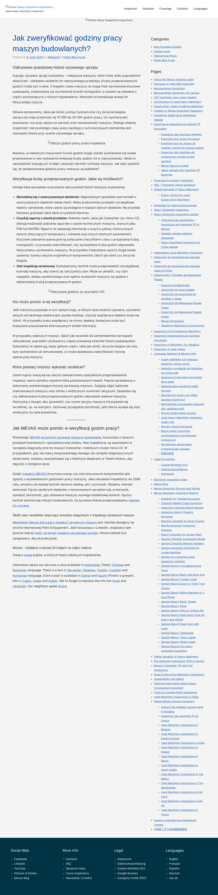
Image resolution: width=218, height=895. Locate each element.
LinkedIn (19, 863)
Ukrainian (19, 586)
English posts (162, 51)
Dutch (62, 586)
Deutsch (174, 873)
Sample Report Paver (174, 606)
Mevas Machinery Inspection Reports (176, 493)
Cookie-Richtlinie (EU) (174, 464)
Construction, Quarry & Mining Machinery (179, 106)
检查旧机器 (167, 453)
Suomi (102, 575)
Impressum (167, 473)
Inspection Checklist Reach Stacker (182, 507)
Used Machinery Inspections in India (182, 742)
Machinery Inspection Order (170, 479)
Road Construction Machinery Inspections (179, 674)
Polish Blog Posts (74, 57)
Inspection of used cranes (169, 349)
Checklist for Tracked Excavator (180, 498)
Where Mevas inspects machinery (174, 701)
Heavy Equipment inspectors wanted (176, 214)
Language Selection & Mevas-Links (175, 353)
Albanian (89, 570)
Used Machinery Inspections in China (176, 696)
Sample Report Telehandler (177, 633)
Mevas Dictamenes (172, 321)
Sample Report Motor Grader (178, 601)
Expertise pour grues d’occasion (180, 138)
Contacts (182, 8)
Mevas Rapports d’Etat (175, 165)
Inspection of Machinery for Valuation (176, 344)
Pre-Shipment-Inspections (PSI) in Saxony (179, 661)
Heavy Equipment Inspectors (171, 209)
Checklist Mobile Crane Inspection (181, 503)
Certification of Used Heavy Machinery (177, 101)
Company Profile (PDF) (132, 878)
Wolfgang (54, 57)
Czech (26, 581)
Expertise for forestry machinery (173, 180)
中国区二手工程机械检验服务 (170, 829)
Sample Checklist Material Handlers (182, 543)
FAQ (68, 863)
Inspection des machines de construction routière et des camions (178, 157)
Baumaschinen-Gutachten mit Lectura (176, 92)
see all (173, 878)
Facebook (20, 859)
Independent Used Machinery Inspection (178, 252)
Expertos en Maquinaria (175, 285)
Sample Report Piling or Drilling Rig (182, 610)
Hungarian (20, 575)
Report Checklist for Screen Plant (181, 534)
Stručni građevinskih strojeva (178, 413)
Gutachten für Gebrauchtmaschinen (175, 205)
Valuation (148, 8)
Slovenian (74, 570)
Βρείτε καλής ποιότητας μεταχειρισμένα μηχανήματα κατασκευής (178, 435)
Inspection (130, 8)
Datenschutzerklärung (174, 469)
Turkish (102, 570)
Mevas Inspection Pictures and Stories (177, 488)
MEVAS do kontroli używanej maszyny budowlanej (65, 437)
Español (174, 868)
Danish (86, 575)
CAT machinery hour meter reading (175, 97)
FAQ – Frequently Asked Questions (174, 184)
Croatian (115, 570)
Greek (37, 581)
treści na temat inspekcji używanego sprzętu (66, 533)
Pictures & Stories (25, 873)
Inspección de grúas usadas (178, 289)
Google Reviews (127, 873)
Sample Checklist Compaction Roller (183, 539)
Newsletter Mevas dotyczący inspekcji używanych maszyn (55, 522)
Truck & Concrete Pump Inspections (175, 692)
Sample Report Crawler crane (179, 579)
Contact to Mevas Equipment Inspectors (178, 110)
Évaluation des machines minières (181, 134)
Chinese (118, 565)
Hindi (116, 581)
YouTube (19, 868)
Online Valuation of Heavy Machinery (176, 656)
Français (174, 863)
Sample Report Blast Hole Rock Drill (183, 574)
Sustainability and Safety (169, 679)
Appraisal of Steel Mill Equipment (174, 83)
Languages (200, 8)
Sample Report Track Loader (178, 637)
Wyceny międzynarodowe (176, 426)
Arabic (53, 581)
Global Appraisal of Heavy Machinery (176, 189)
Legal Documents (164, 459)
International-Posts (165, 55)
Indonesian (92, 565)
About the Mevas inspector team (174, 79)
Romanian (20, 570)
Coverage (165, 8)
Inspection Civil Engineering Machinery (177, 331)
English (173, 859)
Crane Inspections (77, 873)
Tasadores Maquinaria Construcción (182, 325)
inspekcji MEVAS (34, 474)
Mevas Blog (161, 484)
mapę (28, 555)
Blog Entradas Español (167, 46)
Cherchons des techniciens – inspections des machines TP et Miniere (180, 224)
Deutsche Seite (75, 868)
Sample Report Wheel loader (178, 641)
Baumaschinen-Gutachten (169, 88)
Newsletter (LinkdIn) (79, 878)
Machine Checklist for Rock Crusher (182, 521)
